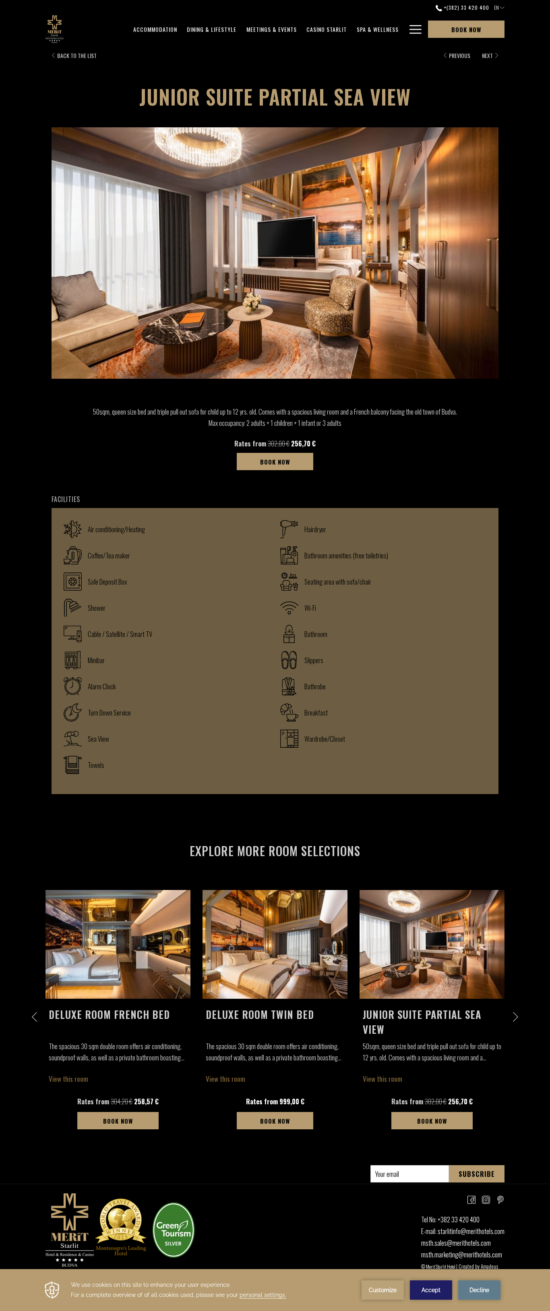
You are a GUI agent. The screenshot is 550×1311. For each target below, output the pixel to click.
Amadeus (489, 1266)
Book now (466, 29)
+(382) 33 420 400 (465, 7)
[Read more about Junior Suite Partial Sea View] (432, 944)
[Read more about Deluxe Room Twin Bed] (275, 944)
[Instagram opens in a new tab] (486, 1199)
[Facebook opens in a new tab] (471, 1199)
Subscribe (477, 1174)
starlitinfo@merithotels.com (471, 1231)
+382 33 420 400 (459, 1219)
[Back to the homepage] (54, 29)
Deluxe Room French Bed (109, 1014)
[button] (275, 253)
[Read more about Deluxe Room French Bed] (117, 944)
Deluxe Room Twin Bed (260, 1014)
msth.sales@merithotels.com (456, 1243)
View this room (68, 1079)
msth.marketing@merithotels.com (461, 1254)
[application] (275, 1290)
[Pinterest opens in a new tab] (500, 1199)
